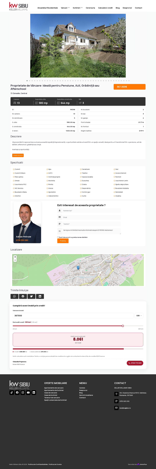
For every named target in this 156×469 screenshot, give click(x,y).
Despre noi (127, 8)
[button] (27, 81)
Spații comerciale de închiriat (55, 400)
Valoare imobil (18, 311)
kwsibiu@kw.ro (125, 408)
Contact (138, 8)
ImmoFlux (143, 464)
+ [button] (15, 257)
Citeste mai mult (18, 155)
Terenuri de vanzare (52, 398)
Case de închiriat (50, 395)
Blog (118, 8)
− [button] (15, 260)
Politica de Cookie (55, 464)
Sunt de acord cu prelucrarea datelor (73, 237)
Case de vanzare (50, 393)
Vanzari (64, 8)
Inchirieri (76, 8)
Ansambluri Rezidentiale (48, 8)
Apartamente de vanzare (53, 388)
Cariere (82, 388)
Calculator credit (105, 8)
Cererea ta (90, 8)
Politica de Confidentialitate (38, 464)
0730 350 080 (22, 240)
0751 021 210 (124, 401)
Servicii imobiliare (86, 395)
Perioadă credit (25, 322)
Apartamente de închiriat (54, 390)
